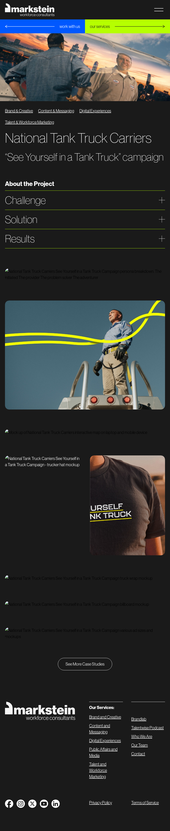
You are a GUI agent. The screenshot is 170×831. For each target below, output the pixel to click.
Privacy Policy (100, 802)
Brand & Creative (19, 111)
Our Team (139, 745)
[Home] (40, 711)
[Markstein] (30, 9)
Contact (138, 754)
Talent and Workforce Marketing (98, 770)
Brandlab (138, 719)
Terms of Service (145, 802)
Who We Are (141, 736)
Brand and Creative (105, 717)
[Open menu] (159, 10)
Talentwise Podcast (147, 728)
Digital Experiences (95, 111)
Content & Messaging (56, 111)
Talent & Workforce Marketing (29, 122)
